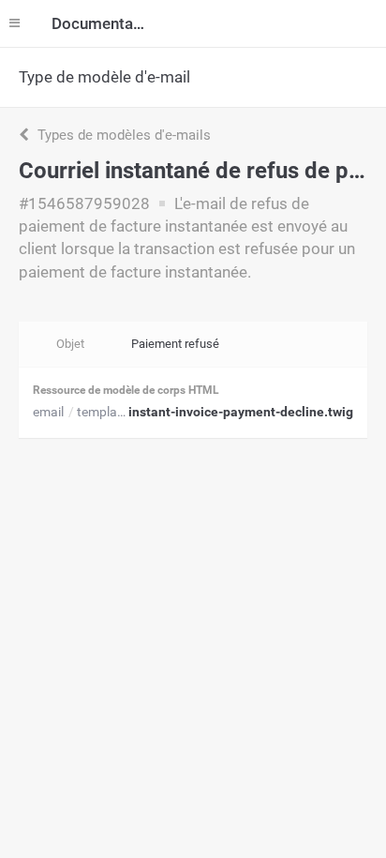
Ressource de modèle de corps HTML (126, 390)
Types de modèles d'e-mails (122, 135)
